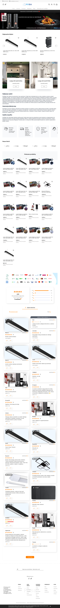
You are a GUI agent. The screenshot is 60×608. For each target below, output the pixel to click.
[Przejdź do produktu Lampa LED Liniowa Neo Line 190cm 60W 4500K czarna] (9, 230)
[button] (25, 307)
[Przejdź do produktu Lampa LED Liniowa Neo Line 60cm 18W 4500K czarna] (22, 184)
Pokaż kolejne (30, 557)
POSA (44, 86)
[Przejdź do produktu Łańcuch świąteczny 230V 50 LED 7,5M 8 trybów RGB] (9, 184)
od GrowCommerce (40, 602)
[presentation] (4, 46)
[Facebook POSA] (3, 4)
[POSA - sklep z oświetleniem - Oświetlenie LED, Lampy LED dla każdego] (30, 21)
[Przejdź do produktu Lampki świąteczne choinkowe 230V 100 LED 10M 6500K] (47, 161)
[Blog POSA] (5, 4)
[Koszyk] (57, 4)
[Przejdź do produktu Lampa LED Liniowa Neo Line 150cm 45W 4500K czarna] (9, 253)
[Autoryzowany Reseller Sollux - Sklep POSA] (16, 146)
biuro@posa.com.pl (14, 1)
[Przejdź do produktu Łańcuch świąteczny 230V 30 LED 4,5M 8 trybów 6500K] (9, 161)
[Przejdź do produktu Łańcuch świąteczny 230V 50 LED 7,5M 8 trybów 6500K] (47, 207)
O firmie (55, 593)
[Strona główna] (27, 4)
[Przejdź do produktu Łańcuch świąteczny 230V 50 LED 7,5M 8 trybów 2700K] (35, 161)
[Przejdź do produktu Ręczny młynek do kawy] (35, 207)
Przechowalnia (29, 594)
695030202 (6, 1)
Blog (45, 586)
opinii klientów (18, 295)
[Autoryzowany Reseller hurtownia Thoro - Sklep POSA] (25, 146)
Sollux (16, 86)
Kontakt (46, 588)
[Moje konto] (51, 4)
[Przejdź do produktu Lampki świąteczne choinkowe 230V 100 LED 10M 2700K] (35, 230)
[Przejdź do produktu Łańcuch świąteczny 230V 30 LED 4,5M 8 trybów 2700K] (22, 230)
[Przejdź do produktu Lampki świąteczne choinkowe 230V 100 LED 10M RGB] (22, 207)
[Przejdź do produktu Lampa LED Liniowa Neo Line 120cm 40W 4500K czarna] (22, 161)
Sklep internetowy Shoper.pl (21, 602)
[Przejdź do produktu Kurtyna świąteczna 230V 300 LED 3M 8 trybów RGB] (35, 184)
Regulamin (20, 590)
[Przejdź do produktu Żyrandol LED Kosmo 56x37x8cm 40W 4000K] (47, 184)
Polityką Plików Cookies (35, 605)
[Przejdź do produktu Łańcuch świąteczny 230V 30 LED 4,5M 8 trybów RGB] (9, 207)
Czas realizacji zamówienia (38, 596)
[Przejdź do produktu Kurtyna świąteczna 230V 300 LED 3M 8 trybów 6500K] (47, 230)
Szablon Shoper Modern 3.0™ (32, 602)
